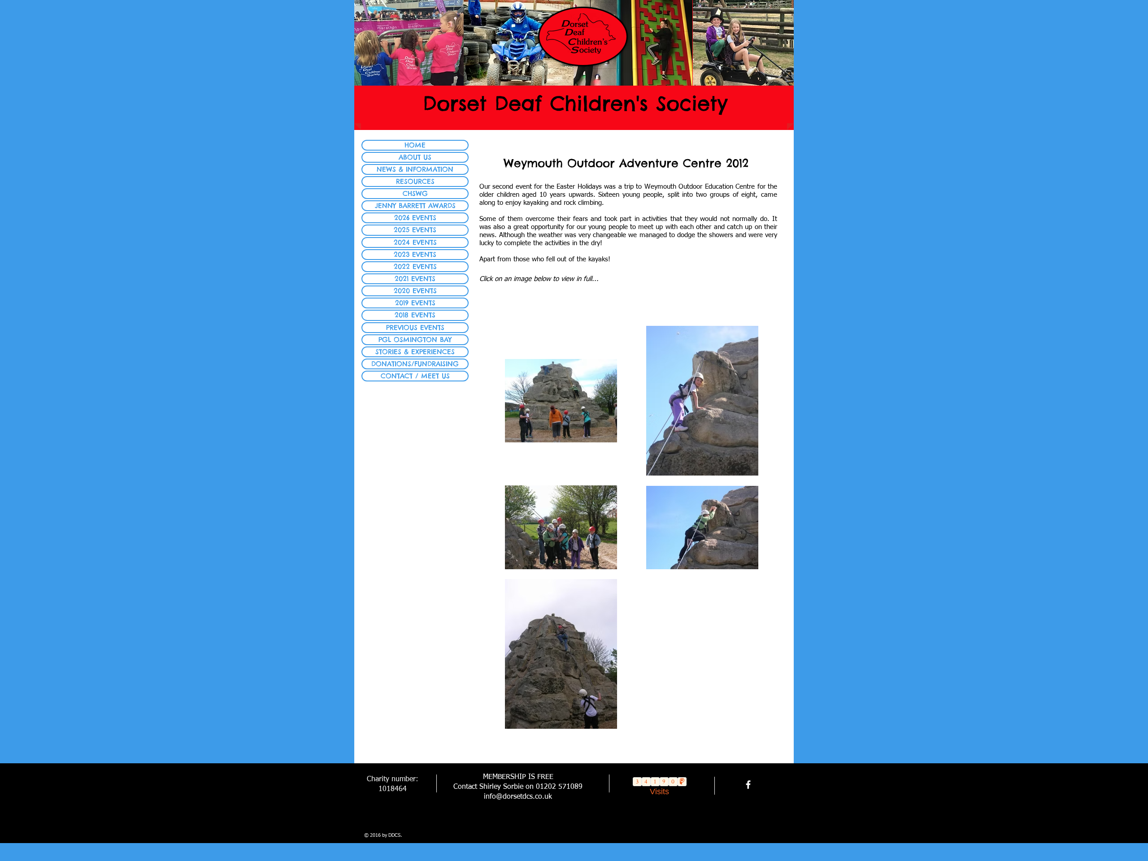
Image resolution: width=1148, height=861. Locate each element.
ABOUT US (415, 157)
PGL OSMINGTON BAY (415, 339)
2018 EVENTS (415, 315)
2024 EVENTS (415, 242)
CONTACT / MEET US (415, 376)
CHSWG (415, 193)
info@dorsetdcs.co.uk (518, 796)
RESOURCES (415, 181)
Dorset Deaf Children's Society (575, 103)
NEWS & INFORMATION (415, 169)
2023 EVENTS (415, 254)
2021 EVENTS (415, 278)
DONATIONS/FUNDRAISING (415, 363)
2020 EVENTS (415, 290)
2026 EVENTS (415, 217)
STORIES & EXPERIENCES (415, 351)
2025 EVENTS (415, 229)
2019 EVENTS (415, 303)
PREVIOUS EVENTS (415, 327)
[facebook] (748, 784)
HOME (415, 145)
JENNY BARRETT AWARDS (415, 205)
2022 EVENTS (415, 266)
